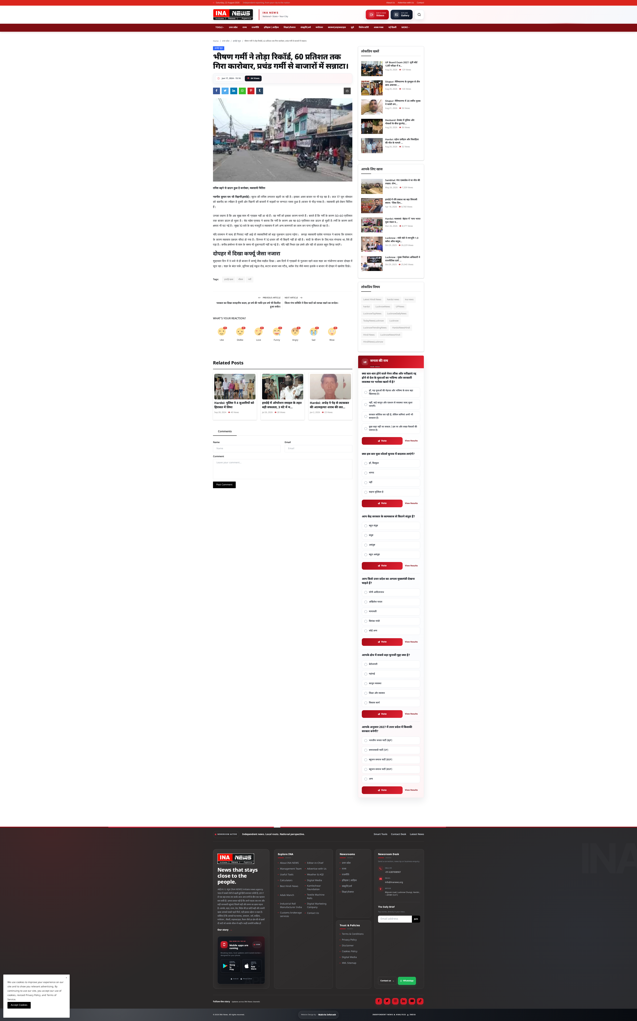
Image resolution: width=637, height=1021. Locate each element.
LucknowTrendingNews (375, 327)
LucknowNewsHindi (390, 335)
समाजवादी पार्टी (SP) (378, 750)
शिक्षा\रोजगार (290, 27)
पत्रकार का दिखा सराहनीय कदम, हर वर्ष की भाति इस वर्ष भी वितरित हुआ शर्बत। (248, 305)
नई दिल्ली (392, 27)
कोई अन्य (373, 630)
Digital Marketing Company (316, 905)
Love (258, 340)
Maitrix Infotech (327, 1015)
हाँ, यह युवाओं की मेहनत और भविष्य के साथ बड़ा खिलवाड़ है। (391, 392)
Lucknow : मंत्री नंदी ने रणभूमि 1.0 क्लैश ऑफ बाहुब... (401, 240)
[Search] (419, 14)
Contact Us (313, 913)
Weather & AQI (315, 874)
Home (216, 41)
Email (288, 442)
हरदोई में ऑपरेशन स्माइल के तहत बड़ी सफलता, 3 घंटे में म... (282, 405)
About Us (390, 2)
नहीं (370, 482)
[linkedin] (403, 1001)
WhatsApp (408, 981)
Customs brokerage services (291, 914)
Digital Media (314, 880)
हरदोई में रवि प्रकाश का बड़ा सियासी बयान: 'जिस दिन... (401, 201)
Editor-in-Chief (315, 863)
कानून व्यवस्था (375, 683)
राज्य (245, 27)
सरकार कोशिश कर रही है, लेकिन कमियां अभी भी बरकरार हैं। (391, 416)
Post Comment (224, 484)
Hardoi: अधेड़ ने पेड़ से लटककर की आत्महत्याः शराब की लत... (329, 405)
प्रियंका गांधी (374, 621)
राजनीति (255, 27)
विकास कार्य (374, 702)
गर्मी (249, 279)
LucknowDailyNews (396, 313)
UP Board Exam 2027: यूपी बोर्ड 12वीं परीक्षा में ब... (401, 64)
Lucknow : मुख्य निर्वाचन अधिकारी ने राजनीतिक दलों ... (402, 259)
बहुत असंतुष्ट (374, 554)
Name (216, 442)
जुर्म (352, 27)
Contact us (387, 981)
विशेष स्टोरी (364, 27)
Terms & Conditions (353, 934)
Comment (218, 456)
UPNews (400, 306)
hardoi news (393, 299)
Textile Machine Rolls (315, 896)
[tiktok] (420, 1001)
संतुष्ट (371, 535)
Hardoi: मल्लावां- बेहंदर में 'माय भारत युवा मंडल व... (402, 220)
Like (222, 340)
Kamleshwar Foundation (314, 887)
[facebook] (379, 1001)
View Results (411, 441)
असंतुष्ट (372, 545)
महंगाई (372, 674)
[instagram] (395, 1001)
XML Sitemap (349, 963)
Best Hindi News (289, 886)
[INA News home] (233, 14)
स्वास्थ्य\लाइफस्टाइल (337, 27)
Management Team (291, 868)
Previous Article (271, 298)
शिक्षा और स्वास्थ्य (377, 693)
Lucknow (393, 320)
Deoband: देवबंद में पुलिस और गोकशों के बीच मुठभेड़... (399, 122)
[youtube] (412, 1001)
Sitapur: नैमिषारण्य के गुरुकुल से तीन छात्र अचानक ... (402, 83)
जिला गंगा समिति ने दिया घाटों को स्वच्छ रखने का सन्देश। (311, 303)
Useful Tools (286, 874)
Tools (218, 27)
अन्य (371, 779)
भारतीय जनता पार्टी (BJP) (380, 740)
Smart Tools (380, 834)
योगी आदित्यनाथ (376, 592)
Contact (420, 2)
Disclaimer (348, 945)
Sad (313, 340)
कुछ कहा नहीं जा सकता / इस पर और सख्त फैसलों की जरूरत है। (393, 428)
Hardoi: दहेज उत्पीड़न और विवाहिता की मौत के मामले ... (402, 141)
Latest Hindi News (372, 299)
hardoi (366, 306)
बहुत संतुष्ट (373, 525)
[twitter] (387, 1001)
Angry (295, 340)
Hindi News (369, 335)
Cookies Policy (349, 951)
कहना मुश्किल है (376, 492)
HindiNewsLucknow (373, 341)
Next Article (291, 298)
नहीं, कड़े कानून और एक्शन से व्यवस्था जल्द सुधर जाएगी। (390, 404)
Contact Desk (398, 834)
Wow (331, 340)
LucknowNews (383, 306)
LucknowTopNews (372, 313)
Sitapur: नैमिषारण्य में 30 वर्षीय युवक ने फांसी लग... (403, 103)
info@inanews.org (394, 882)
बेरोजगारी (373, 664)
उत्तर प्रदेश (233, 27)
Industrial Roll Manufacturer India (291, 905)
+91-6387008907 (393, 872)
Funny (277, 340)
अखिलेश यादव (375, 602)
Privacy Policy (349, 940)
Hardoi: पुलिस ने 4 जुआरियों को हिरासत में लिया (234, 405)
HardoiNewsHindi (401, 327)
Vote (384, 441)
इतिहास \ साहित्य (271, 27)
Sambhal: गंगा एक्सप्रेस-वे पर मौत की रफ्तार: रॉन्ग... (402, 182)
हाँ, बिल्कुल (374, 463)
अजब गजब (378, 27)
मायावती (373, 611)
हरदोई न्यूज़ (237, 41)
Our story (224, 930)
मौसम (240, 279)
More (404, 27)
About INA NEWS (289, 863)
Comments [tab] (225, 431)
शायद (371, 472)
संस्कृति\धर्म (306, 27)
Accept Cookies (19, 1005)
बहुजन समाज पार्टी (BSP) (380, 759)
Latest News (417, 834)
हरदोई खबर (228, 279)
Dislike (240, 340)
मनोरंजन (319, 27)
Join (416, 919)
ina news (409, 299)
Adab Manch (287, 895)
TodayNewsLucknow (373, 320)
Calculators (286, 880)
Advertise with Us (406, 2)
